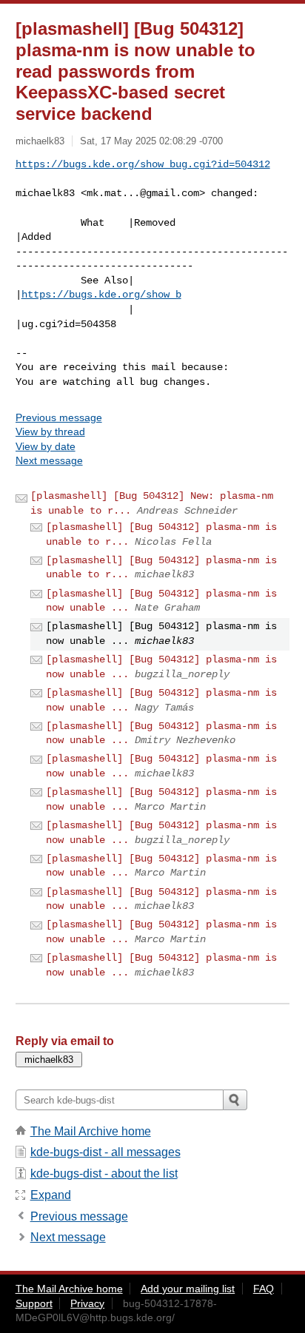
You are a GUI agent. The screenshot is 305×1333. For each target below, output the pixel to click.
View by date (46, 446)
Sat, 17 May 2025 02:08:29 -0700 (151, 141)
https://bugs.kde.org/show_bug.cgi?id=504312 (143, 164)
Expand (50, 1195)
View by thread (50, 431)
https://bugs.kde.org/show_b (101, 294)
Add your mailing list (188, 1289)
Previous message (59, 417)
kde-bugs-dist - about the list (104, 1173)
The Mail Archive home (90, 1131)
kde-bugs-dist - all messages (105, 1152)
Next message (49, 460)
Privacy (87, 1303)
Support (34, 1303)
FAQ (263, 1289)
